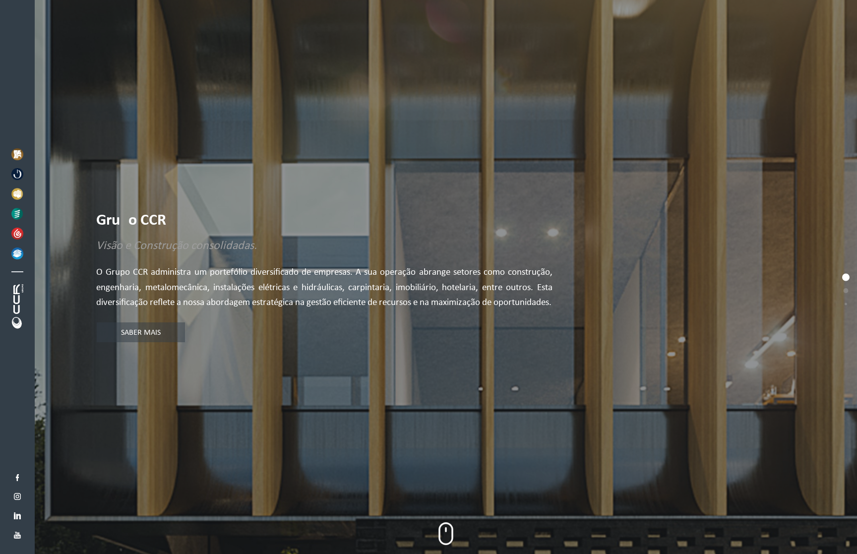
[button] (17, 154)
